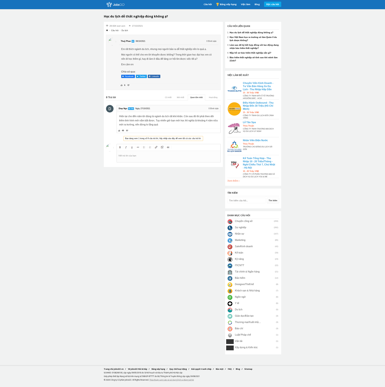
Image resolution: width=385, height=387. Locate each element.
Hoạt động (213, 97)
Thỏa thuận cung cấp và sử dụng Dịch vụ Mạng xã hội (171, 380)
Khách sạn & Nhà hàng (247, 290)
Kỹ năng (239, 259)
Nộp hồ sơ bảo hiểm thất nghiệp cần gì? (250, 53)
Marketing (240, 240)
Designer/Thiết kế (244, 284)
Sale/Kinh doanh (244, 246)
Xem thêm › (233, 181)
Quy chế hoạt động (178, 369)
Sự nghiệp (240, 227)
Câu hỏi (208, 4)
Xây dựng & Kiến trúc (246, 347)
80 (133, 41)
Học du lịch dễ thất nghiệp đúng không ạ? (251, 32)
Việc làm (245, 4)
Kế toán (239, 252)
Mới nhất (180, 97)
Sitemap (248, 369)
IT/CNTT (239, 265)
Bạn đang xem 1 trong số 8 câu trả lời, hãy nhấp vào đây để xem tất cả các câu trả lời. (163, 138)
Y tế (237, 303)
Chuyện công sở (244, 221)
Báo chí (239, 328)
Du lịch (125, 30)
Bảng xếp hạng (228, 4)
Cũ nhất (168, 97)
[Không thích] (128, 85)
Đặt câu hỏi (272, 4)
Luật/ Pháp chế (243, 334)
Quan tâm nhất (196, 97)
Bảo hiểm (240, 278)
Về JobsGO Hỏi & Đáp (138, 369)
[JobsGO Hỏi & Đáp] (115, 4)
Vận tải (238, 341)
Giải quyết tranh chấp (201, 369)
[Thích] (122, 85)
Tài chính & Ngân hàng (247, 271)
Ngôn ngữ (240, 297)
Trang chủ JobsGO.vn (114, 369)
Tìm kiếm (273, 200)
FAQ (230, 369)
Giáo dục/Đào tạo (244, 316)
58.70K (131, 108)
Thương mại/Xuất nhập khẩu (248, 322)
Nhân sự (239, 233)
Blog (257, 4)
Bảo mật (220, 369)
